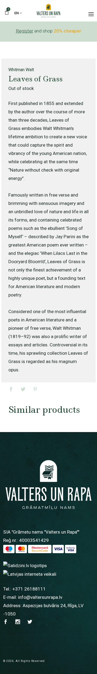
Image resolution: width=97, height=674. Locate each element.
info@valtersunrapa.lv (40, 597)
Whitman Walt (21, 69)
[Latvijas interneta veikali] (29, 574)
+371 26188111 (29, 589)
